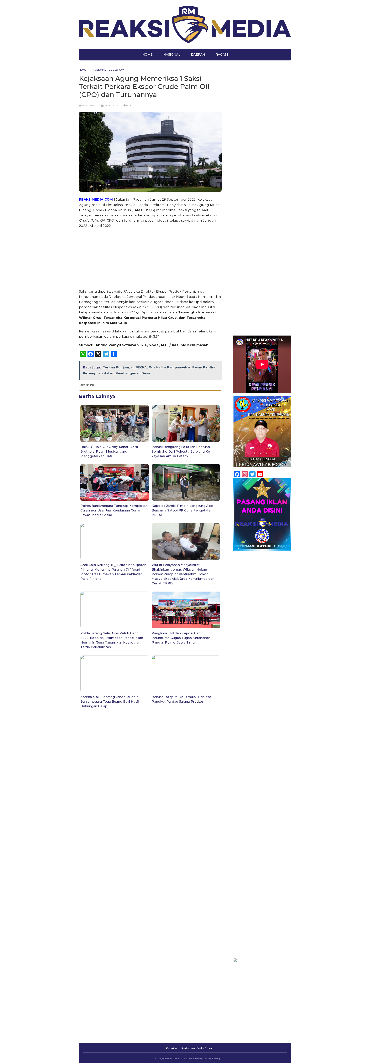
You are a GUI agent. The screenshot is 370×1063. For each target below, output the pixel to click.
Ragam (222, 54)
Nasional (171, 54)
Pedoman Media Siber (196, 1048)
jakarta (90, 384)
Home (147, 54)
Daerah (198, 54)
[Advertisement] (150, 259)
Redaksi (171, 1048)
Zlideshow (116, 69)
